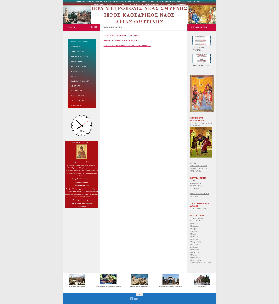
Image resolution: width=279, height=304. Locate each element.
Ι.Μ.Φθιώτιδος (194, 252)
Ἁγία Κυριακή (202, 286)
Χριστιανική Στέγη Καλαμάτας (200, 263)
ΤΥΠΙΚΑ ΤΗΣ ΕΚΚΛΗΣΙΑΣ (199, 209)
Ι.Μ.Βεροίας (194, 223)
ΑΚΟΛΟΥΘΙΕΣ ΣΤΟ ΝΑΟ (173, 1)
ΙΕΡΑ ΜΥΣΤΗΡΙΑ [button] (155, 1)
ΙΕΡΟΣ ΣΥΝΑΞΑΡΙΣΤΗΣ (198, 166)
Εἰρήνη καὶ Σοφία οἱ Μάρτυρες (82, 196)
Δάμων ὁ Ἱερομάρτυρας (91, 194)
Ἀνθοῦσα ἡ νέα (80, 173)
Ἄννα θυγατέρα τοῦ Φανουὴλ (90, 191)
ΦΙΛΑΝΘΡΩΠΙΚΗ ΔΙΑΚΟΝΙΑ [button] (102, 4)
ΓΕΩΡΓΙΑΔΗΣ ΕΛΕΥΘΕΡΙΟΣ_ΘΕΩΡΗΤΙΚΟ (122, 35)
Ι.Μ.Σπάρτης (194, 244)
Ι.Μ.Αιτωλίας (194, 239)
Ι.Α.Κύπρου (194, 247)
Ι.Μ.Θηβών (193, 229)
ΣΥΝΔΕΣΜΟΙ (194, 189)
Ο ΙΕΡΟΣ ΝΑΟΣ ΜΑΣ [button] (117, 1)
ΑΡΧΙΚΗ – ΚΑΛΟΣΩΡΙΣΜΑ (85, 1)
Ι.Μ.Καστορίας (195, 226)
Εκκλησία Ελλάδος (196, 218)
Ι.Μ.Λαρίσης (194, 234)
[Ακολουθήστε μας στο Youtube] (95, 27)
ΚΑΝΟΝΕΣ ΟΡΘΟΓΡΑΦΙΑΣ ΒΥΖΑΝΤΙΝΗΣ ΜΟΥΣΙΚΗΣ (127, 45)
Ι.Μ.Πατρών (194, 237)
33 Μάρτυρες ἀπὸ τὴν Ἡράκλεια (74, 194)
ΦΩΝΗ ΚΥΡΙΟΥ (181, 4)
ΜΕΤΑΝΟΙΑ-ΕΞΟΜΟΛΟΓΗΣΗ (201, 123)
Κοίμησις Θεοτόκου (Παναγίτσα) (139, 286)
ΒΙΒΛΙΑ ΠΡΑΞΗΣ (196, 183)
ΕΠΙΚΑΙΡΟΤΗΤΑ (101, 1)
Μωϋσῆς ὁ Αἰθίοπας (71, 189)
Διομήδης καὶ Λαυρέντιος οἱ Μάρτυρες (87, 189)
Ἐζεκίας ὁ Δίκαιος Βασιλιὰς (74, 191)
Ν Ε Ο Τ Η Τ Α (120, 4)
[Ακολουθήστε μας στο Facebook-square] (92, 27)
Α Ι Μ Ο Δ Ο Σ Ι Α (135, 4)
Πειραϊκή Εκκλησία (196, 221)
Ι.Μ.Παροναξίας (195, 242)
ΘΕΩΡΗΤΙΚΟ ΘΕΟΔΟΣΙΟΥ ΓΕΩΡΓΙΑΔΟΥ (122, 40)
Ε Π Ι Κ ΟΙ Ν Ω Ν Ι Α (167, 4)
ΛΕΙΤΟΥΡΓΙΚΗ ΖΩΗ (199, 27)
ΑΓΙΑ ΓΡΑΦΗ (194, 163)
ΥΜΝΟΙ (192, 181)
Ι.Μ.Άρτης (193, 255)
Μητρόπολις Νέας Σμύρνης (77, 286)
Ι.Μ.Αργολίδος (195, 258)
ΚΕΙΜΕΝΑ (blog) (190, 1)
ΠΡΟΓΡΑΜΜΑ (195, 126)
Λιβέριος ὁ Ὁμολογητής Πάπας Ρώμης (76, 168)
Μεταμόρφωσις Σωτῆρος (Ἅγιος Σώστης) (108, 286)
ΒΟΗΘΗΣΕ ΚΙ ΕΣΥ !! (152, 4)
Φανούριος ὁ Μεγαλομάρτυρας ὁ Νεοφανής (83, 165)
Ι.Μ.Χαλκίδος (194, 250)
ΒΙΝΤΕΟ (200, 1)
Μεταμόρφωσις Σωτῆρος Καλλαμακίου (170, 286)
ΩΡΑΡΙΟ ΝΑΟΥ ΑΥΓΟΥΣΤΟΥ (201, 65)
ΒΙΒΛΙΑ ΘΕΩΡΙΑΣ (196, 186)
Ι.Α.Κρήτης (193, 231)
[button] (125, 1)
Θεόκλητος (82, 176)
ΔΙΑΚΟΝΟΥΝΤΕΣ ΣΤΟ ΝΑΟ (137, 1)
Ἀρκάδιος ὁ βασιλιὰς (91, 173)
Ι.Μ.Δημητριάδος (195, 260)
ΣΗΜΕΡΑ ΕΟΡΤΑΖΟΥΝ (198, 168)
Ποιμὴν (69, 165)
